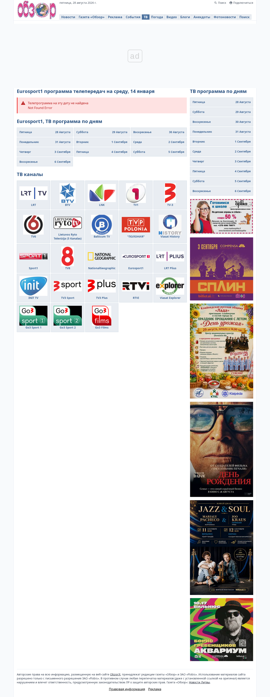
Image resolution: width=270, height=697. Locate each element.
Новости (68, 17)
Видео (171, 17)
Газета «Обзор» (92, 17)
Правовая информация (127, 689)
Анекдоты (202, 17)
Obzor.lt (115, 674)
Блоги (185, 17)
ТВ (146, 17)
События (133, 17)
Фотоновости (225, 17)
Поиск (244, 17)
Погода (157, 17)
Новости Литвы (199, 682)
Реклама (115, 17)
